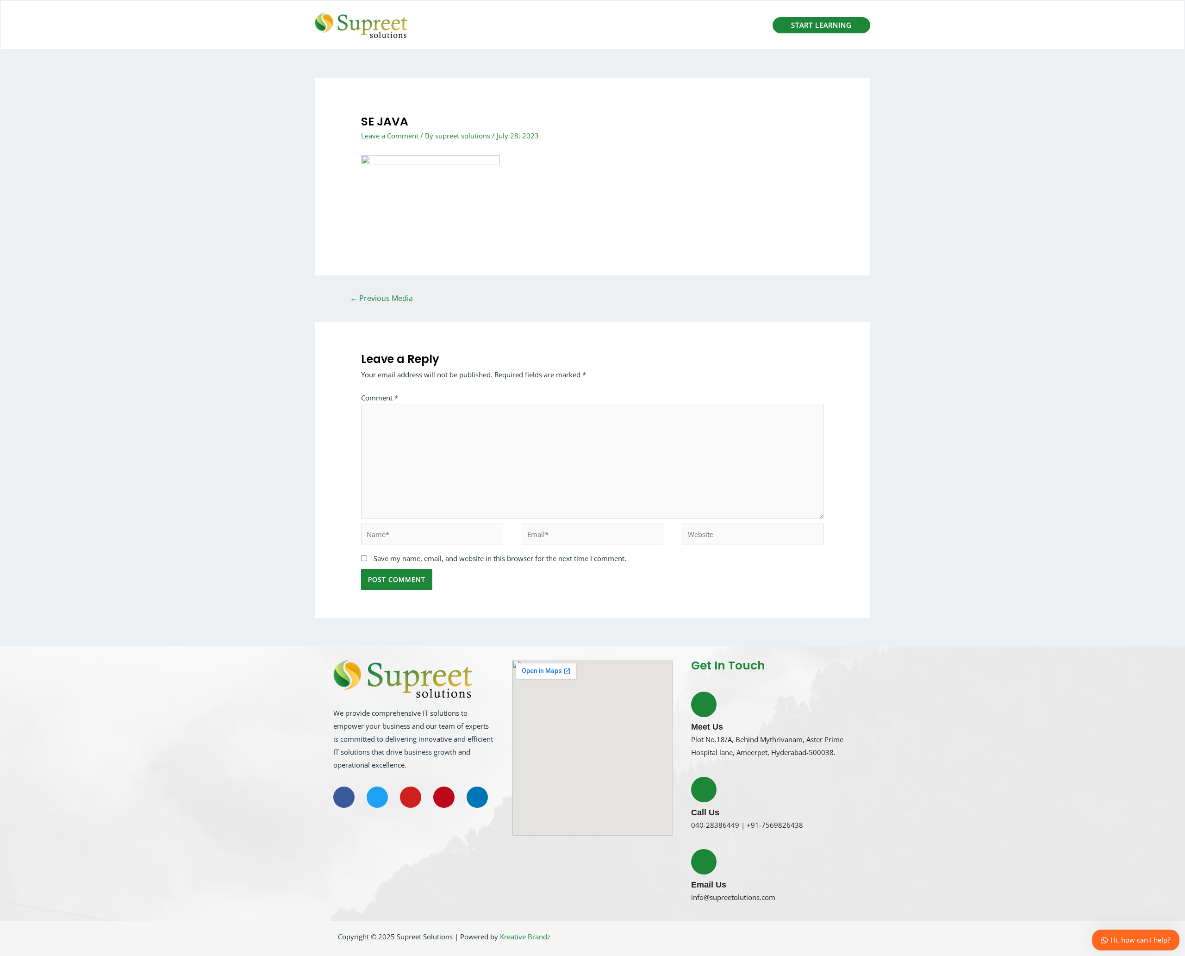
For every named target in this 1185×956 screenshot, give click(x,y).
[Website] (753, 535)
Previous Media (381, 298)
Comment (379, 397)
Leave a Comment (389, 135)
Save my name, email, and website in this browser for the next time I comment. (500, 558)
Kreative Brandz (525, 936)
